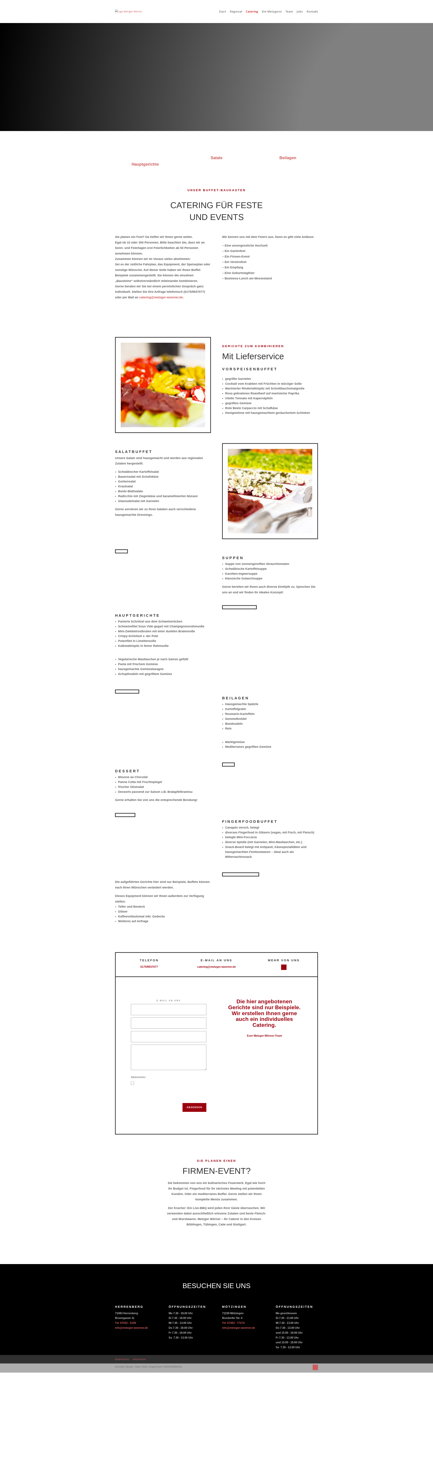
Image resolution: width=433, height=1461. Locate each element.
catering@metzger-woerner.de (216, 966)
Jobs (300, 11)
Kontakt (312, 11)
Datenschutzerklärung (146, 1099)
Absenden (194, 1107)
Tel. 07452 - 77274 (233, 1322)
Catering (252, 11)
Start (222, 11)
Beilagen (287, 157)
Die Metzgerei (272, 11)
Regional (236, 11)
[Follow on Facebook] (284, 967)
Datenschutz (122, 1359)
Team (289, 11)
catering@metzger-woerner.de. (161, 297)
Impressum (139, 1359)
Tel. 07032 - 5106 (125, 1322)
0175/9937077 (149, 966)
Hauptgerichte (145, 164)
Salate (216, 157)
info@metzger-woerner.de (131, 1327)
